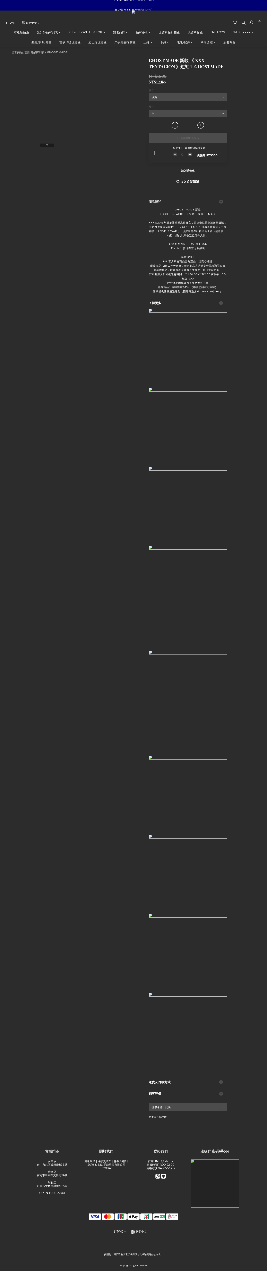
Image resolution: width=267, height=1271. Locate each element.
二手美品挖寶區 (125, 42)
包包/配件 (183, 42)
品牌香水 (142, 32)
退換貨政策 (104, 1161)
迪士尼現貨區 (97, 42)
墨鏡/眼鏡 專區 (41, 42)
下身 (163, 42)
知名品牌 (119, 32)
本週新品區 (21, 32)
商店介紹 (207, 42)
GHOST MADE (57, 52)
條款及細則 (121, 1161)
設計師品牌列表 (47, 32)
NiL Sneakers (243, 32)
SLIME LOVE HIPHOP (85, 32)
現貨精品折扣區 (169, 32)
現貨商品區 (195, 32)
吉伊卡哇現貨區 (70, 42)
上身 (146, 42)
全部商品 (17, 52)
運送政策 (89, 1161)
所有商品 (229, 42)
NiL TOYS (218, 32)
